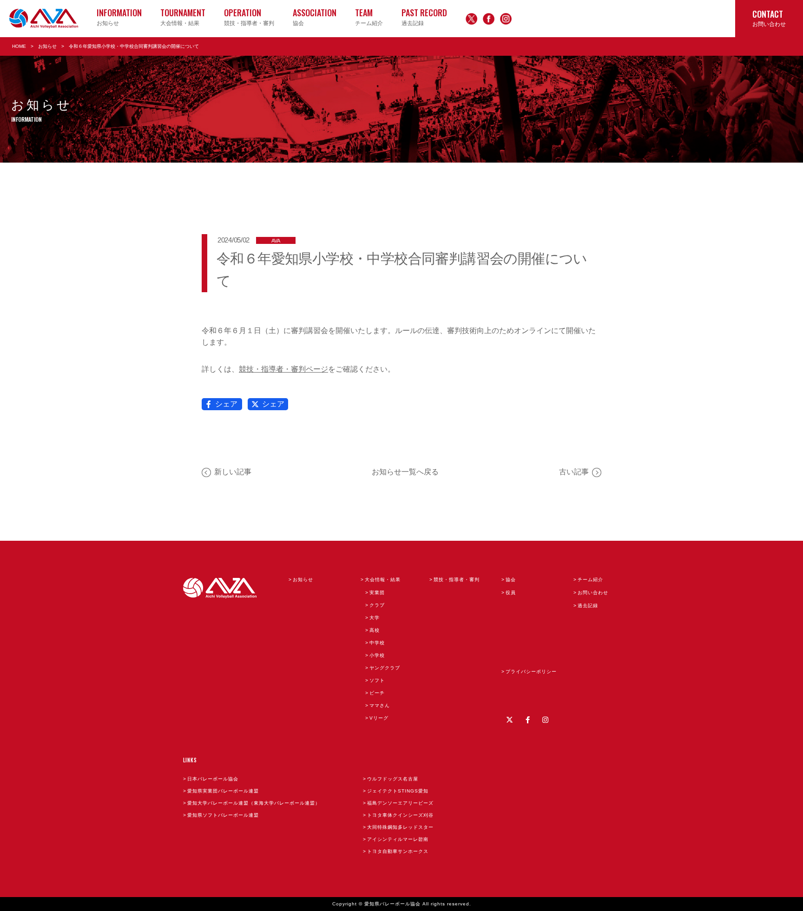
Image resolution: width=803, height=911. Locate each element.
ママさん (379, 705)
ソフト (377, 680)
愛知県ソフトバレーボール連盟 (223, 815)
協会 (511, 579)
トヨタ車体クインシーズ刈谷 (400, 815)
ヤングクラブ (384, 667)
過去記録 (588, 605)
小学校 (377, 655)
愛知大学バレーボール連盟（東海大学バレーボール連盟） (253, 803)
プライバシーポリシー (531, 671)
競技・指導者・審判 (457, 579)
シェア (226, 404)
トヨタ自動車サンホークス (397, 851)
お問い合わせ (593, 592)
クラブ (377, 605)
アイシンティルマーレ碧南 (397, 839)
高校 (374, 630)
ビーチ (377, 692)
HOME (19, 46)
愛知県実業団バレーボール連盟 (223, 790)
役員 (511, 592)
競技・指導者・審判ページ (283, 369)
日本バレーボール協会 (212, 778)
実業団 (377, 592)
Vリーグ (378, 718)
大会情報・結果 (383, 579)
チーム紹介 (590, 579)
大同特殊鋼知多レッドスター (400, 827)
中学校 (377, 642)
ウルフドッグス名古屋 (392, 778)
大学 (374, 617)
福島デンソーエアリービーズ (400, 803)
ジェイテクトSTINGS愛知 (397, 790)
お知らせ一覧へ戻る (405, 472)
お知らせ (47, 46)
